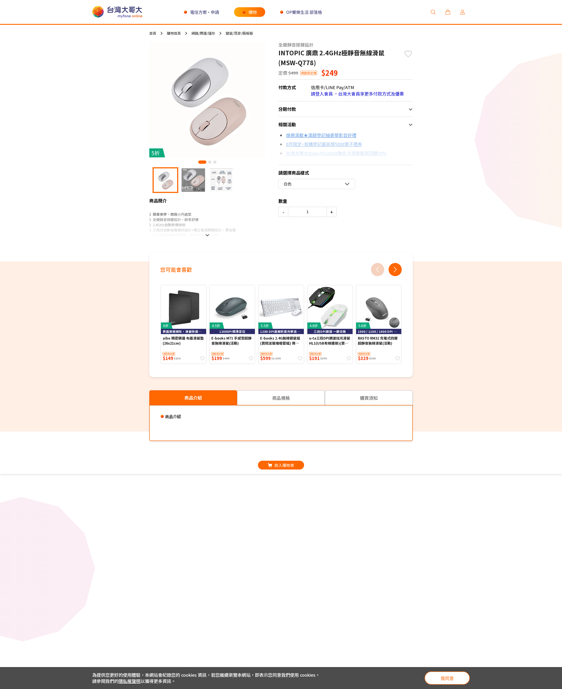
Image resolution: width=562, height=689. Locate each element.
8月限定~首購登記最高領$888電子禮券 (324, 144)
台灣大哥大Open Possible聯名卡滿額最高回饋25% (336, 153)
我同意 (447, 678)
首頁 (152, 33)
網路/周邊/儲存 (203, 33)
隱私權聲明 (129, 681)
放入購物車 (284, 465)
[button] (202, 162)
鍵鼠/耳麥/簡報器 (239, 33)
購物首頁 (174, 33)
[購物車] (447, 12)
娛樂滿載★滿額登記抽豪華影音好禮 (321, 135)
